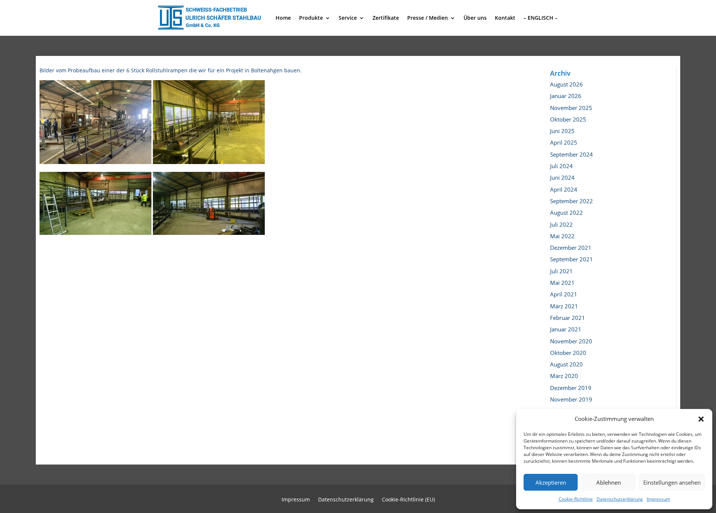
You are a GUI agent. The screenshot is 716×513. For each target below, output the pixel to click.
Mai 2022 (562, 236)
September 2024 (571, 154)
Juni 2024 (562, 177)
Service (348, 17)
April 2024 (563, 189)
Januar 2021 (565, 329)
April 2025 (563, 142)
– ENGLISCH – (541, 17)
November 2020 (571, 341)
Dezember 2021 (570, 247)
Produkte (311, 17)
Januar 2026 (565, 96)
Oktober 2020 (568, 352)
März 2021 (564, 306)
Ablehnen (608, 482)
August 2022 (566, 212)
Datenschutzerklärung (620, 499)
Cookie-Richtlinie (576, 499)
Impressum (658, 499)
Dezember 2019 (570, 387)
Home (283, 17)
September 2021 (571, 259)
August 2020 (566, 364)
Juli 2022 (561, 224)
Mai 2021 (562, 282)
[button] (701, 419)
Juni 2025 (562, 131)
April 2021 (563, 294)
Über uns (475, 17)
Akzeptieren (551, 482)
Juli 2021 (561, 271)
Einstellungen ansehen (672, 482)
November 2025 (571, 107)
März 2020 (564, 376)
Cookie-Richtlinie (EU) (408, 500)
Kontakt (505, 17)
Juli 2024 (561, 166)
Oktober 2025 (568, 119)
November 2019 (571, 399)
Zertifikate (386, 17)
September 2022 (571, 201)
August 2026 (566, 84)
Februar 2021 (567, 317)
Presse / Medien (427, 17)
